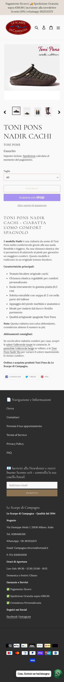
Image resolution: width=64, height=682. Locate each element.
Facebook (12, 616)
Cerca (10, 408)
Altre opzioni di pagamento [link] (32, 205)
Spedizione (29, 155)
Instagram (25, 616)
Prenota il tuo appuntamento (24, 426)
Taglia (7, 171)
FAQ (9, 452)
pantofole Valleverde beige (19, 348)
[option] (16, 111)
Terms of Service (17, 435)
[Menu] (58, 27)
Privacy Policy (15, 443)
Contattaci (13, 417)
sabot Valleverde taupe (19, 344)
